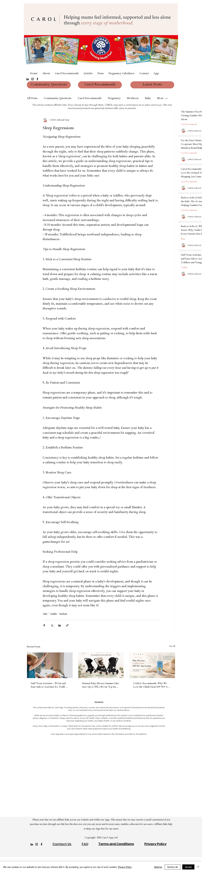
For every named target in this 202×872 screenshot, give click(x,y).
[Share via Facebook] (44, 625)
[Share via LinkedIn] (59, 625)
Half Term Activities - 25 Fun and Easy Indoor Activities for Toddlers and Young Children (49, 685)
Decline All (172, 867)
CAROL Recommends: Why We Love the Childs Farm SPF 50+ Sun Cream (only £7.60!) (151, 685)
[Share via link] (67, 625)
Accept (188, 867)
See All (172, 646)
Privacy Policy (125, 867)
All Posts (32, 98)
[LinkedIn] (27, 79)
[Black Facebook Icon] (37, 79)
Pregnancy (114, 98)
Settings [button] (158, 867)
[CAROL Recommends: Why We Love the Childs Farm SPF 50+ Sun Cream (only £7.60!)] (152, 665)
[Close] (198, 866)
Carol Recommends (89, 98)
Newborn (133, 98)
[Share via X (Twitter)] (51, 625)
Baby (148, 98)
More (160, 98)
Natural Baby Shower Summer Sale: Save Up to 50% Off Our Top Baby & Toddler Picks (100, 685)
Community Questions (57, 98)
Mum (183, 239)
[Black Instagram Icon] (32, 79)
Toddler (53, 614)
